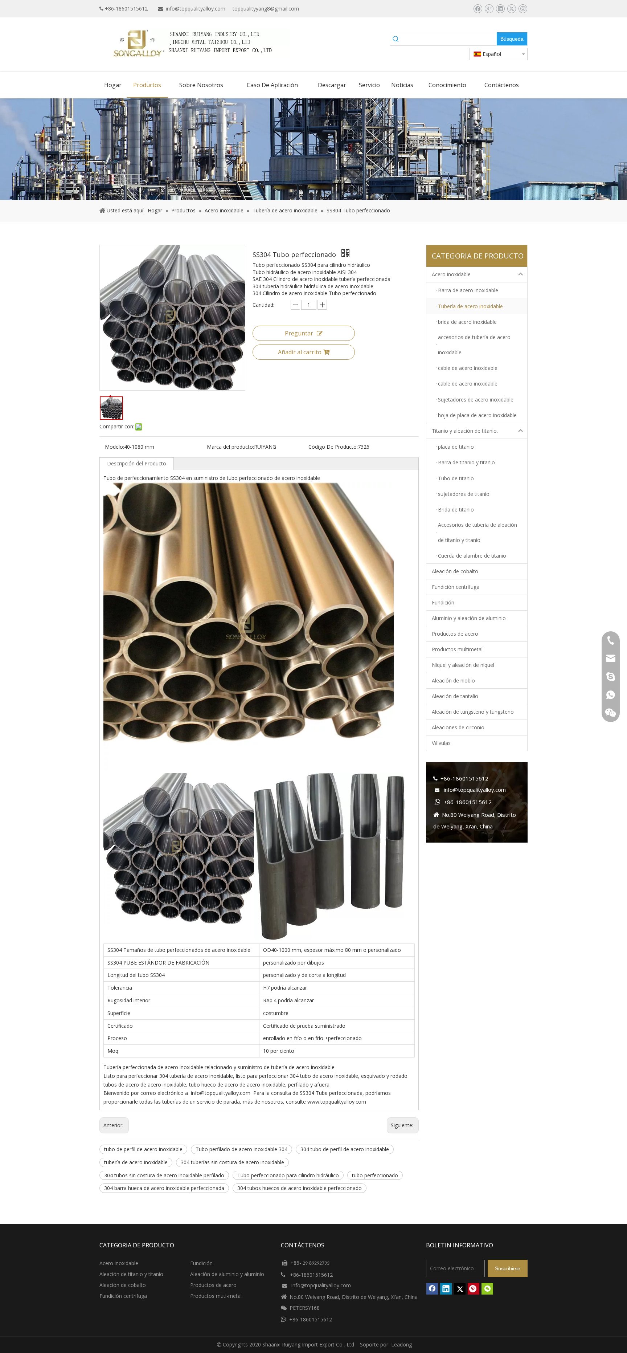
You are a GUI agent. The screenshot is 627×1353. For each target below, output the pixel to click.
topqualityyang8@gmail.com (266, 8)
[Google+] (488, 8)
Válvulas (441, 742)
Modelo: (114, 446)
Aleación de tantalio (455, 696)
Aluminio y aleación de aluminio (469, 618)
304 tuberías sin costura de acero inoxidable (232, 1162)
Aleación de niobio (453, 680)
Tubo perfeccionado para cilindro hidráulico (288, 1175)
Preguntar (299, 333)
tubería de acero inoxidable (136, 1162)
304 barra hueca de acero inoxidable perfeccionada (164, 1188)
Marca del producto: (230, 446)
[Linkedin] (500, 8)
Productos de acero (455, 633)
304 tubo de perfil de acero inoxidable (344, 1149)
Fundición (443, 602)
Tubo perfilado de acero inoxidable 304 (241, 1149)
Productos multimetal (457, 649)
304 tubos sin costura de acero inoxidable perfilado (164, 1175)
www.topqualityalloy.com (336, 1101)
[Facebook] (477, 8)
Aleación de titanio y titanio (131, 1274)
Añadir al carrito (299, 352)
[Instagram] (522, 8)
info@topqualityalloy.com (195, 8)
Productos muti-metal (216, 1295)
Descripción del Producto (136, 463)
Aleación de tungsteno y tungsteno (473, 711)
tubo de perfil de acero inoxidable (143, 1149)
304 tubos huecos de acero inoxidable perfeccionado (299, 1188)
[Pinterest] (473, 1289)
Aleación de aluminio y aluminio (227, 1274)
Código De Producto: (333, 446)
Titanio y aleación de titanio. (465, 430)
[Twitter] (511, 8)
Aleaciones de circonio (458, 727)
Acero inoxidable (451, 274)
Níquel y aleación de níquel (463, 664)
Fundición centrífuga (455, 586)
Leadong (401, 1344)
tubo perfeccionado (375, 1175)
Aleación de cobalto (455, 571)
